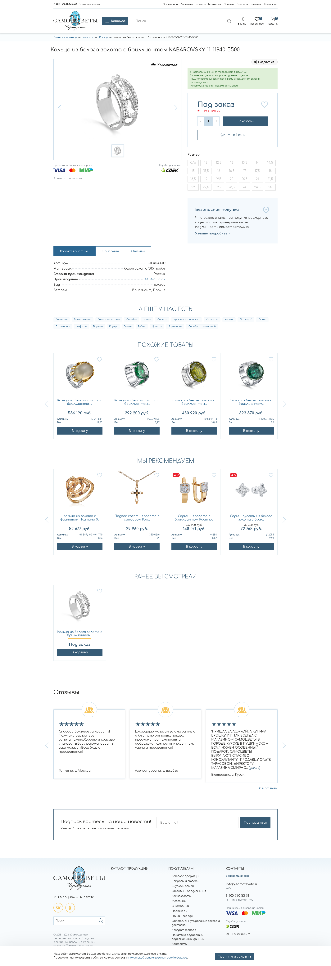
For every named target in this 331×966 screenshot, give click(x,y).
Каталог (88, 37)
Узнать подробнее (211, 233)
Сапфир (162, 319)
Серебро (131, 319)
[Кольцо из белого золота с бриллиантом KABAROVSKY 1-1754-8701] (79, 376)
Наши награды (182, 916)
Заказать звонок (238, 875)
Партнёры (180, 911)
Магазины (214, 4)
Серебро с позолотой (202, 326)
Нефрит (81, 326)
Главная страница (65, 37)
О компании (170, 4)
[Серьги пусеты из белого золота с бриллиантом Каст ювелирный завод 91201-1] (251, 492)
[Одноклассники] (70, 907)
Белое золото (82, 319)
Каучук (113, 326)
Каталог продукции (186, 876)
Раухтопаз (175, 326)
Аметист (61, 319)
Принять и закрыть (234, 956)
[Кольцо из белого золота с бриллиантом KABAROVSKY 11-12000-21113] (194, 376)
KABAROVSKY (155, 279)
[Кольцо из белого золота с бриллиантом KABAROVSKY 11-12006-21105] (137, 376)
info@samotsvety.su (242, 884)
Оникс (262, 319)
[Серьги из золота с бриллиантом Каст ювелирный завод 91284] (194, 492)
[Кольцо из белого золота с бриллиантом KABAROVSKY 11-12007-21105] (251, 376)
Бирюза (98, 326)
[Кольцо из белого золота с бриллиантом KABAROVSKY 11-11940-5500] (79, 608)
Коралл (229, 319)
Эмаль (128, 326)
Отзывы (229, 4)
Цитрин (157, 326)
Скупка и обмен (183, 886)
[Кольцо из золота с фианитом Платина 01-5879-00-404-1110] (79, 492)
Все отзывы (268, 788)
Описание (110, 251)
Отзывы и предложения (189, 891)
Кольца (103, 37)
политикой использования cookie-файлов (157, 957)
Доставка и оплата (193, 4)
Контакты (271, 4)
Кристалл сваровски (186, 319)
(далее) (254, 768)
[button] (59, 107)
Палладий (246, 319)
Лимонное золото (109, 319)
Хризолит (212, 319)
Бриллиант (63, 326)
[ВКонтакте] (58, 907)
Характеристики (74, 251)
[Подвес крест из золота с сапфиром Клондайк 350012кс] (137, 492)
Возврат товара (184, 930)
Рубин (141, 326)
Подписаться (255, 822)
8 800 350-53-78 (65, 4)
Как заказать (181, 896)
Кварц (147, 319)
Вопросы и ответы (249, 4)
